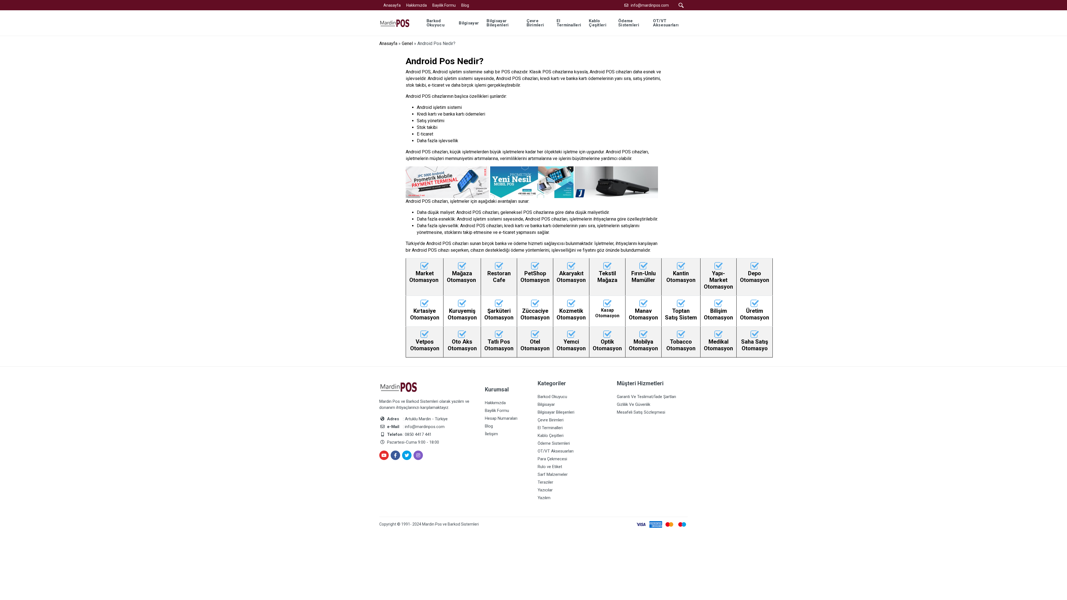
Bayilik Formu (444, 5)
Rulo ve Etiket (550, 466)
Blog (465, 5)
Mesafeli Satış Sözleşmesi (641, 412)
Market (425, 273)
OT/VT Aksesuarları (556, 451)
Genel (407, 43)
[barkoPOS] (424, 265)
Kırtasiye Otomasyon (424, 314)
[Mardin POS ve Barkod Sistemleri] (398, 22)
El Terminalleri (550, 427)
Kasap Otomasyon (607, 313)
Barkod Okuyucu (552, 396)
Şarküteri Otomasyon (498, 314)
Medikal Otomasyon (718, 345)
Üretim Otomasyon (754, 314)
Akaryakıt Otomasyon (571, 276)
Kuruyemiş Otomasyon (462, 314)
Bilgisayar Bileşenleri (556, 412)
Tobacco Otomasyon (680, 345)
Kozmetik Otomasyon (571, 314)
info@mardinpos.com (650, 5)
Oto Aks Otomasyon (462, 345)
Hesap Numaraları (501, 418)
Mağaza (462, 273)
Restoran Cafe (499, 276)
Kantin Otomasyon (680, 276)
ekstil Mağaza (607, 276)
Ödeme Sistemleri (554, 443)
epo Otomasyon (754, 276)
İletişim (491, 433)
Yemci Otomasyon (571, 345)
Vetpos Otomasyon (424, 345)
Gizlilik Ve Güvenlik (633, 404)
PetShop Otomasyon (535, 276)
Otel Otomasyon (535, 345)
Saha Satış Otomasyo (754, 345)
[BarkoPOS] (462, 265)
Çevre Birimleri (551, 420)
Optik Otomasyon (607, 345)
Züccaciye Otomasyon (535, 314)
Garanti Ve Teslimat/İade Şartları (646, 396)
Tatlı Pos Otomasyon (498, 345)
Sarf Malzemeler (553, 474)
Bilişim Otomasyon (718, 314)
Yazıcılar (545, 490)
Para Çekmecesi (552, 458)
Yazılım (544, 497)
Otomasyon (424, 280)
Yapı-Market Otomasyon (718, 280)
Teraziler (545, 482)
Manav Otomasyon (643, 314)
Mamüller (643, 280)
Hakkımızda (416, 5)
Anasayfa (392, 5)
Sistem (688, 317)
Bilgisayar (546, 404)
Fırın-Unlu (643, 273)
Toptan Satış (677, 314)
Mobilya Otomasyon (643, 345)
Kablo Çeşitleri (551, 435)
